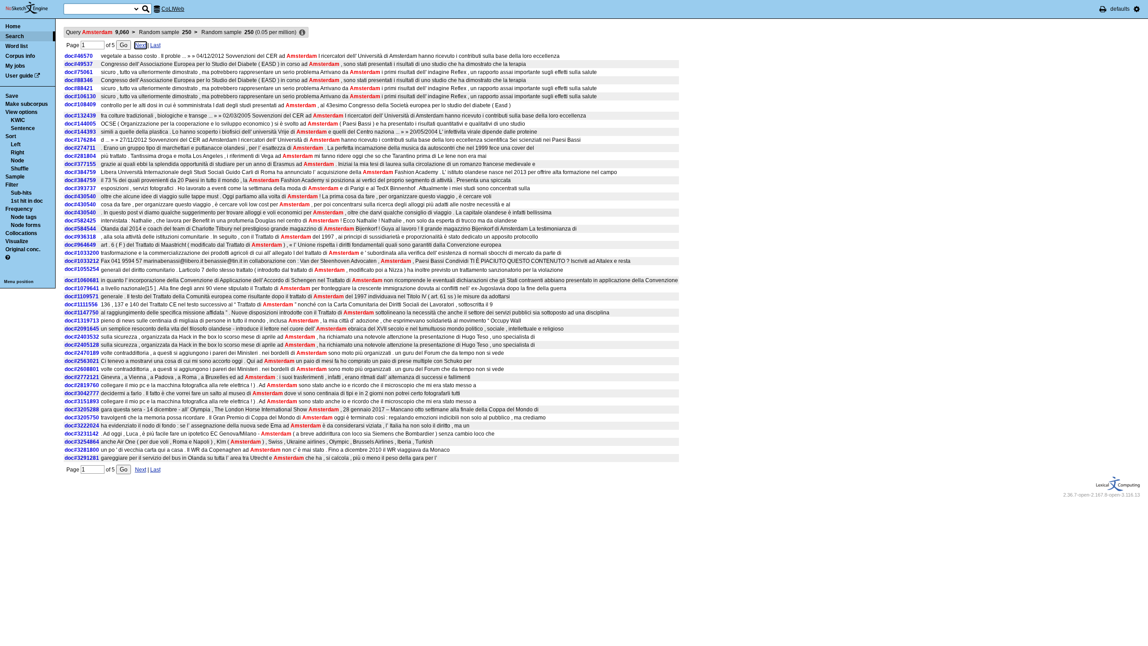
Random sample (165, 32)
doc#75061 (79, 72)
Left (16, 144)
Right (17, 152)
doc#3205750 (82, 418)
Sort (10, 136)
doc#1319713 (82, 321)
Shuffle (20, 169)
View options (21, 112)
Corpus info (20, 56)
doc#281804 (80, 156)
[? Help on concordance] (7, 257)
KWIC (18, 120)
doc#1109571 (82, 296)
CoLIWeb (172, 9)
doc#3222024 (82, 426)
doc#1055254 (82, 269)
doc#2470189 (82, 353)
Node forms (26, 225)
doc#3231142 (82, 434)
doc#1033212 (82, 261)
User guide (19, 76)
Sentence (23, 128)
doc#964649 (80, 245)
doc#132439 (80, 116)
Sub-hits (21, 193)
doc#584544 (80, 229)
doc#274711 (80, 148)
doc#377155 (80, 164)
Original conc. (22, 249)
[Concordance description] (302, 32)
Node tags (24, 217)
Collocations (21, 233)
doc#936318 (80, 237)
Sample (15, 177)
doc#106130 (80, 96)
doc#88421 (79, 88)
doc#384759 (80, 172)
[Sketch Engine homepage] (33, 8)
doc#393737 (80, 188)
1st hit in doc (27, 201)
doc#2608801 (82, 369)
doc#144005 (80, 124)
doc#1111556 (81, 304)
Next (140, 45)
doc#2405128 (82, 345)
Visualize (16, 241)
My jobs (15, 66)
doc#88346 (79, 80)
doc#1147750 (82, 313)
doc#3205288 (82, 409)
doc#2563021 (82, 361)
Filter (11, 185)
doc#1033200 (82, 253)
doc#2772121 (82, 377)
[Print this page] (1103, 9)
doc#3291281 (82, 458)
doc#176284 (80, 140)
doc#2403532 (82, 337)
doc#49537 (79, 64)
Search (14, 36)
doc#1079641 (82, 288)
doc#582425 (80, 221)
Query (97, 32)
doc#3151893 (82, 401)
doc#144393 (80, 132)
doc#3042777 (82, 393)
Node (17, 160)
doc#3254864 (82, 442)
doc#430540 (80, 196)
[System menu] (1137, 9)
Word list (16, 46)
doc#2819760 (82, 385)
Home (13, 26)
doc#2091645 (82, 329)
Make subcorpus (26, 104)
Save (11, 96)
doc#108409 (80, 104)
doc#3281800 (82, 450)
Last (155, 45)
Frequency (19, 209)
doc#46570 (79, 56)
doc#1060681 (82, 280)
